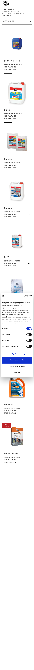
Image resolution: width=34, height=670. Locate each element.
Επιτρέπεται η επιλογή (17, 366)
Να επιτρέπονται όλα (17, 360)
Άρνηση (17, 372)
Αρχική (4, 9)
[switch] (29, 334)
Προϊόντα (11, 9)
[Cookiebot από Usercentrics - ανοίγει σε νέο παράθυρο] (24, 296)
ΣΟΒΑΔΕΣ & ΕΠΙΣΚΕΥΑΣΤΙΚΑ (10, 11)
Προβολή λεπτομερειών (20, 354)
